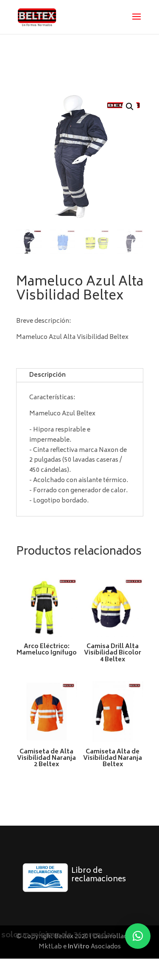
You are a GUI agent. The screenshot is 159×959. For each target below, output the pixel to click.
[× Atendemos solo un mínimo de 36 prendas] (138, 936)
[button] (129, 106)
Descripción (47, 375)
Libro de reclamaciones (98, 875)
